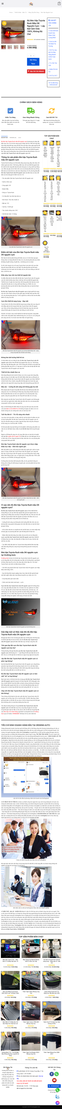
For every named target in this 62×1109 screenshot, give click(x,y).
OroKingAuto (25, 732)
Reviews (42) (13, 137)
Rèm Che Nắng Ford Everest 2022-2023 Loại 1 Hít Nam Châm (10, 992)
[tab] (4, 137)
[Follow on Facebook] (51, 1074)
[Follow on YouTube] (54, 1080)
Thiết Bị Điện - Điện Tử (20, 12)
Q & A (19, 137)
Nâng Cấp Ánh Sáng (33, 12)
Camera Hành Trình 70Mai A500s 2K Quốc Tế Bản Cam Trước (52, 154)
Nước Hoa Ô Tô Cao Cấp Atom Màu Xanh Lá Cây (45, 224)
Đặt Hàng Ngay (33, 62)
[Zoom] (3, 41)
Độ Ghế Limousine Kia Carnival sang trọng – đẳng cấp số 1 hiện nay (51, 961)
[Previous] (3, 32)
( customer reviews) (39, 39)
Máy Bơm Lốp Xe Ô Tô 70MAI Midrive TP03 (45, 152)
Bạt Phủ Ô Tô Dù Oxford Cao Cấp (52, 221)
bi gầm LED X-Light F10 (14, 436)
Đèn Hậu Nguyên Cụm (47, 12)
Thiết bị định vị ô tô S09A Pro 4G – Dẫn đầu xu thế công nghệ (58, 157)
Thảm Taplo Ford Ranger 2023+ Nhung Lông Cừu (31, 1053)
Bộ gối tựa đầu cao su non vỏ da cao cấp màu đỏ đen (45, 191)
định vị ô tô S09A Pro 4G (13, 408)
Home (11, 12)
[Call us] (56, 1074)
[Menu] (2, 3)
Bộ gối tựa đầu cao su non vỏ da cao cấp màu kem (51, 190)
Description (4, 137)
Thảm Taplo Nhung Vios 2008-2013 (52, 1053)
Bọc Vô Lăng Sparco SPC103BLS (46, 249)
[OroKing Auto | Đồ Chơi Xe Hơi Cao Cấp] (31, 3)
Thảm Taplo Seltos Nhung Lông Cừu (31, 992)
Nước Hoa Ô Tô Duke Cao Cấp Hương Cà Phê (58, 188)
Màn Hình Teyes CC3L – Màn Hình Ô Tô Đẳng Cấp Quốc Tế (10, 960)
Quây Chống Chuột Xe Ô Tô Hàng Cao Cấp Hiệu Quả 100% (52, 992)
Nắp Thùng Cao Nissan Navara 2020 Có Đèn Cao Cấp (31, 960)
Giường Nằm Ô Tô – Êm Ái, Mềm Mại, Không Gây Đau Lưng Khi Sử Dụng (10, 1054)
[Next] (22, 32)
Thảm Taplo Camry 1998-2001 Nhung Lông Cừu (31, 1022)
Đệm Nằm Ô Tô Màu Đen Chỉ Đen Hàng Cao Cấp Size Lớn (10, 1022)
